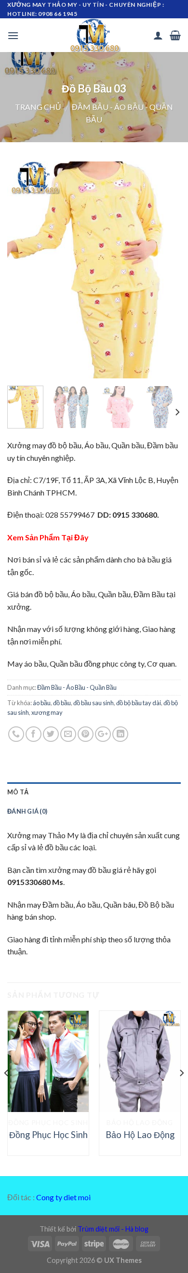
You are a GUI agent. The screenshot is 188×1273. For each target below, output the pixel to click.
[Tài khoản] (158, 35)
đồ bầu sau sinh (93, 703)
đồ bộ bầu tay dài (138, 703)
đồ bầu (62, 703)
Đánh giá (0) (27, 811)
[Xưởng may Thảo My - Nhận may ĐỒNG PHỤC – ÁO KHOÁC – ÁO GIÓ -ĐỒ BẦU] (94, 35)
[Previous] (22, 270)
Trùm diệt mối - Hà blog (113, 1229)
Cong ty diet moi (63, 1197)
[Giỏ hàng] (175, 35)
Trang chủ (38, 106)
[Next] (165, 270)
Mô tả (17, 792)
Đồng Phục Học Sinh (48, 1134)
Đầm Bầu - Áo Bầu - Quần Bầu (77, 687)
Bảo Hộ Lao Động (140, 1134)
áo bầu (42, 703)
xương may (47, 712)
